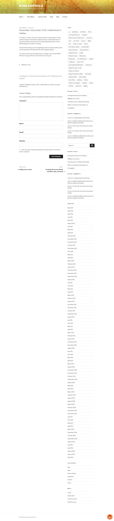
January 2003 (71, 454)
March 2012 (71, 295)
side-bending (82, 77)
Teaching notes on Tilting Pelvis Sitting (78, 101)
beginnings (75, 32)
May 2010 (70, 357)
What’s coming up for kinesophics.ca (78, 105)
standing (84, 83)
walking (85, 86)
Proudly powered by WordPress (27, 517)
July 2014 (70, 226)
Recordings (30, 17)
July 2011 (70, 320)
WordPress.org (72, 502)
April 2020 (70, 211)
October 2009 (72, 376)
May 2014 (70, 229)
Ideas (51, 17)
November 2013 (72, 242)
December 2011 (72, 304)
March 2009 (71, 392)
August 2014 (71, 223)
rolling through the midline (76, 74)
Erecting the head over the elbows (77, 95)
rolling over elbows (74, 71)
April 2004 (70, 448)
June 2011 (70, 323)
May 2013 (70, 254)
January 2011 (71, 339)
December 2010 (72, 342)
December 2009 (72, 370)
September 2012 (72, 276)
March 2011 (71, 332)
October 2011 (71, 310)
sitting (86, 80)
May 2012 (70, 289)
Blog (57, 17)
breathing (83, 32)
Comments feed (72, 499)
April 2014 (70, 232)
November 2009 (72, 373)
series (69, 483)
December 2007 (72, 410)
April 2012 (70, 292)
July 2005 (70, 445)
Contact (64, 17)
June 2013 (70, 251)
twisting (71, 86)
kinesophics (31, 6)
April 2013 (70, 257)
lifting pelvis (72, 59)
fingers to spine (77, 44)
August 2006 (71, 441)
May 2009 (70, 385)
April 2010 (70, 360)
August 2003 (71, 451)
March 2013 (71, 261)
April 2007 (70, 426)
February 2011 (71, 335)
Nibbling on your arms (73, 98)
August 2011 (71, 317)
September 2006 (72, 438)
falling (89, 41)
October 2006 (72, 435)
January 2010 (71, 367)
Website (22, 141)
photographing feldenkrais (76, 65)
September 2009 (72, 379)
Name (21, 123)
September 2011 (72, 314)
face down (76, 41)
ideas (69, 470)
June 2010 (70, 354)
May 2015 (70, 220)
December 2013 (72, 239)
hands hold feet (84, 50)
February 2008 (72, 407)
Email (21, 132)
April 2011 (70, 329)
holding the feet (73, 53)
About (21, 17)
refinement (88, 65)
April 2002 (70, 457)
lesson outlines (72, 473)
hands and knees (73, 50)
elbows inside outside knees (76, 38)
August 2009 (71, 382)
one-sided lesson (82, 59)
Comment (23, 101)
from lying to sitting (74, 47)
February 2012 (71, 298)
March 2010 (71, 363)
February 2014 (71, 236)
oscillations (72, 62)
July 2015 (70, 217)
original (91, 59)
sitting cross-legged (74, 83)
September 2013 (72, 248)
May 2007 (70, 423)
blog (69, 467)
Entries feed (71, 495)
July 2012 (70, 282)
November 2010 (72, 345)
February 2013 (71, 264)
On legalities (71, 108)
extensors (89, 38)
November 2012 (72, 273)
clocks (89, 32)
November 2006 (72, 432)
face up (83, 41)
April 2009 (70, 388)
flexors (86, 44)
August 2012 (71, 279)
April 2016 (70, 214)
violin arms (78, 86)
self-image (88, 74)
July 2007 (70, 417)
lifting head (82, 56)
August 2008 (71, 401)
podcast (70, 479)
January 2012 (71, 301)
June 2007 (70, 420)
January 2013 (71, 267)
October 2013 (71, 245)
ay (69, 32)
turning (91, 83)
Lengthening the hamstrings (82, 117)
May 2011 (70, 326)
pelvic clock (80, 62)
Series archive (42, 17)
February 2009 (72, 395)
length (81, 53)
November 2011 (72, 307)
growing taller (85, 47)
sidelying (79, 80)
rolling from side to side (75, 68)
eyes (70, 41)
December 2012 (72, 270)
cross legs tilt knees (74, 35)
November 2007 (72, 413)
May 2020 (70, 208)
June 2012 (70, 285)
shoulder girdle (73, 77)
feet (70, 44)
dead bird (84, 35)
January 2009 (71, 398)
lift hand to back (73, 56)
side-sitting (72, 80)
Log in (69, 492)
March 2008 (71, 404)
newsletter (26, 64)
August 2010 (71, 348)
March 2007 (71, 429)
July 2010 (70, 351)
